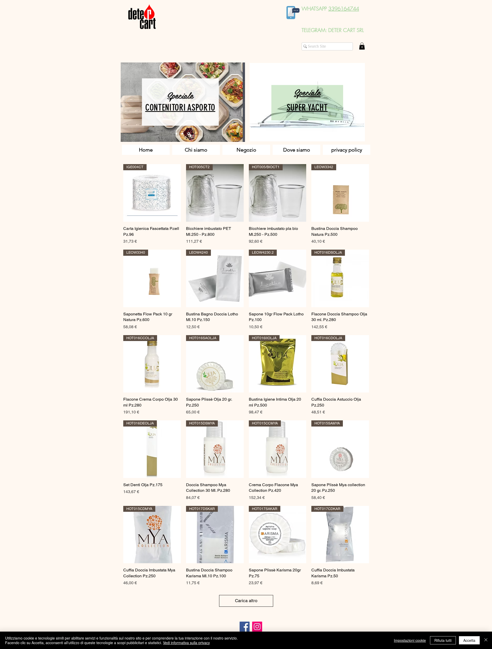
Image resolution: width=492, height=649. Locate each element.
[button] (362, 45)
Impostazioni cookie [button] (410, 640)
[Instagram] (257, 627)
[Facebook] (245, 627)
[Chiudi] (486, 640)
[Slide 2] (182, 134)
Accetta (469, 640)
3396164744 (343, 8)
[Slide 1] (176, 134)
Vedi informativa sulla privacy (186, 642)
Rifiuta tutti (443, 640)
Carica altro (246, 600)
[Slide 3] (188, 133)
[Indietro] (128, 102)
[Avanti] (237, 102)
